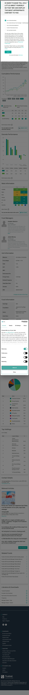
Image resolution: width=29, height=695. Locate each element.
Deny (14, 372)
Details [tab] (10, 325)
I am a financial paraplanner (13, 25)
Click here (21, 55)
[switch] (25, 353)
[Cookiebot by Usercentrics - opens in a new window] (21, 322)
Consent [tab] (4, 325)
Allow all (14, 367)
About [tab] (25, 325)
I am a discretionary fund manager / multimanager (17, 22)
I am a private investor (11, 30)
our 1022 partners (9, 332)
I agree (8, 52)
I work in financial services (12, 27)
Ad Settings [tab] (18, 325)
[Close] (27, 2)
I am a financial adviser (11, 20)
